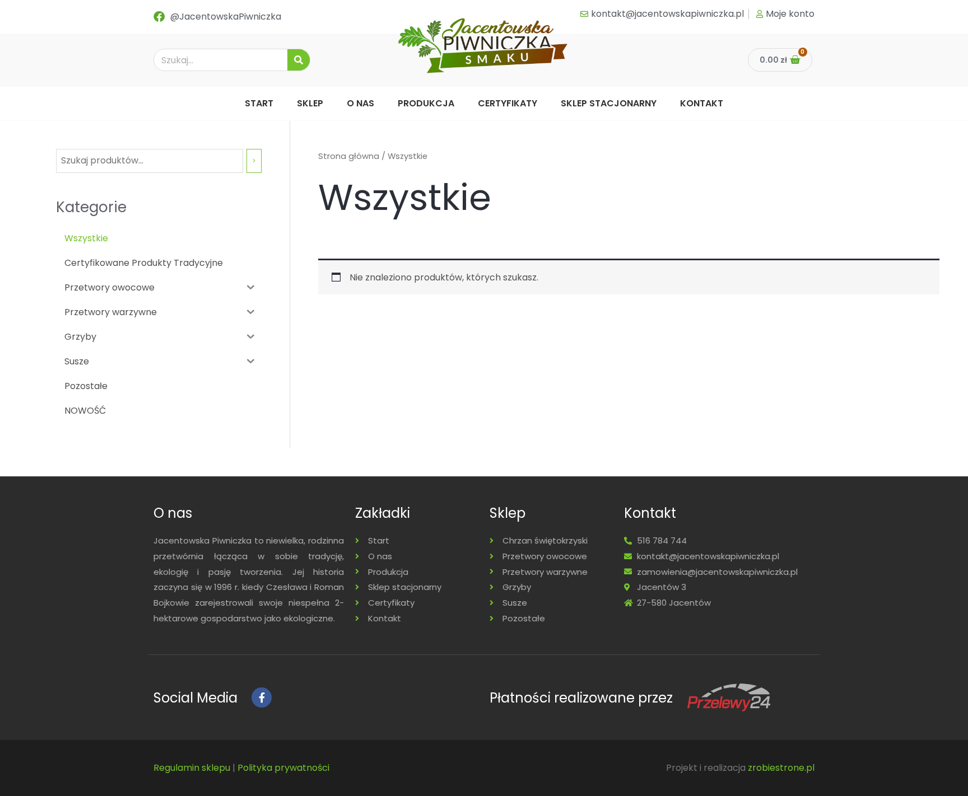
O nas (360, 103)
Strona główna (348, 156)
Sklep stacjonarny (609, 103)
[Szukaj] (298, 60)
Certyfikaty (507, 103)
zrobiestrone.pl (781, 767)
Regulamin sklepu (191, 767)
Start (259, 103)
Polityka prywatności (283, 767)
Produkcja (426, 103)
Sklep (310, 103)
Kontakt (701, 103)
